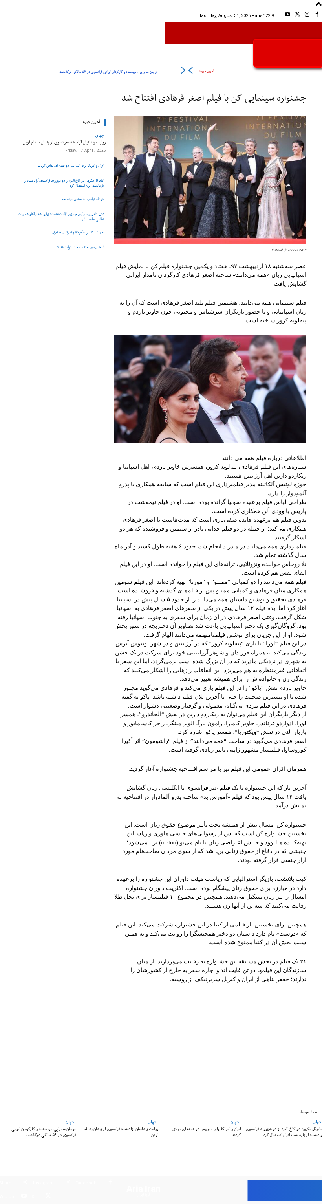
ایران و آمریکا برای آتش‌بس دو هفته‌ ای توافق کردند (71, 166)
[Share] (25, 1183)
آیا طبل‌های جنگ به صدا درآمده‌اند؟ (80, 247)
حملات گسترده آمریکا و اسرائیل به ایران (78, 232)
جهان (99, 135)
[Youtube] (287, 15)
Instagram (43, 1183)
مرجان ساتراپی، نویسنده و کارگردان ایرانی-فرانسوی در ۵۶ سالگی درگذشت (108, 72)
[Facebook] (317, 15)
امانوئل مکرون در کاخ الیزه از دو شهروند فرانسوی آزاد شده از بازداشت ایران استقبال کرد (64, 183)
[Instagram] (307, 15)
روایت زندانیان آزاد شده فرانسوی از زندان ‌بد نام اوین (64, 142)
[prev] (190, 71)
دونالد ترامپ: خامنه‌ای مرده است (82, 199)
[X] (297, 15)
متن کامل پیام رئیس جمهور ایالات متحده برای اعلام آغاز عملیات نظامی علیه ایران (61, 216)
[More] (68, 1051)
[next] (183, 71)
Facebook (85, 1183)
